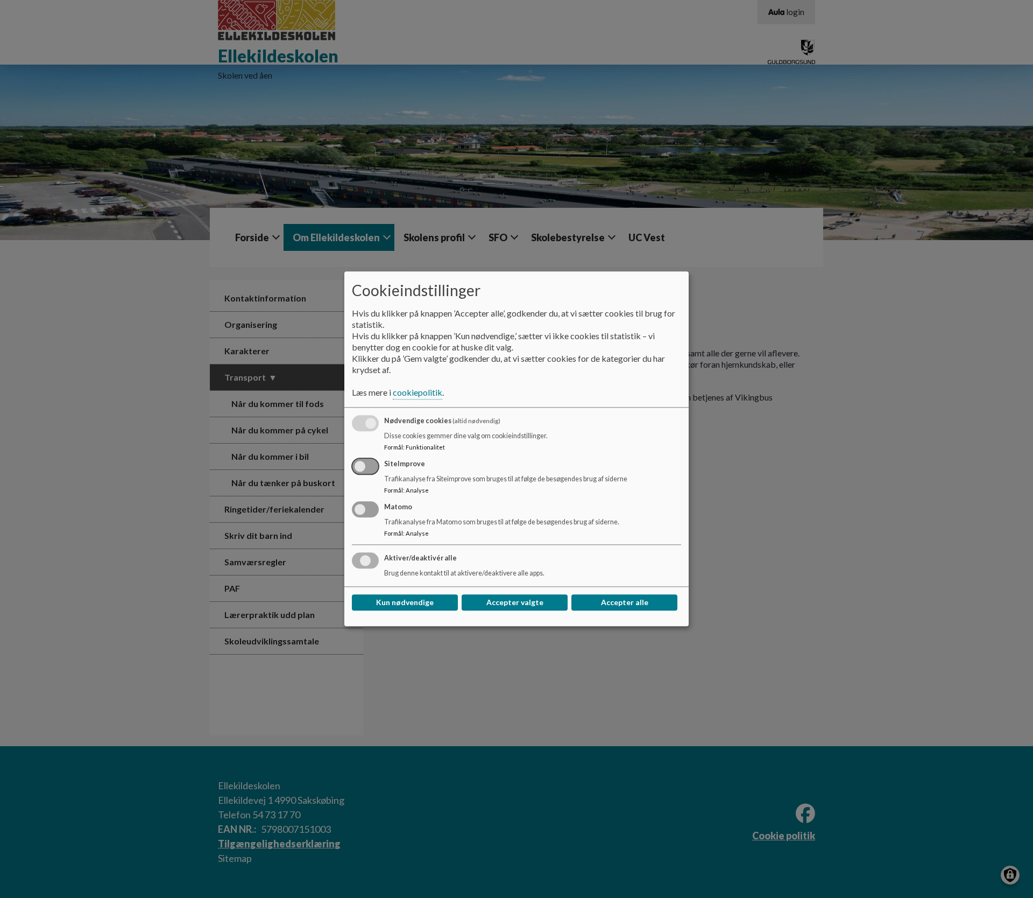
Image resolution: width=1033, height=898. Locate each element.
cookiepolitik (417, 393)
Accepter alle (624, 602)
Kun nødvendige (405, 602)
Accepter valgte (514, 602)
